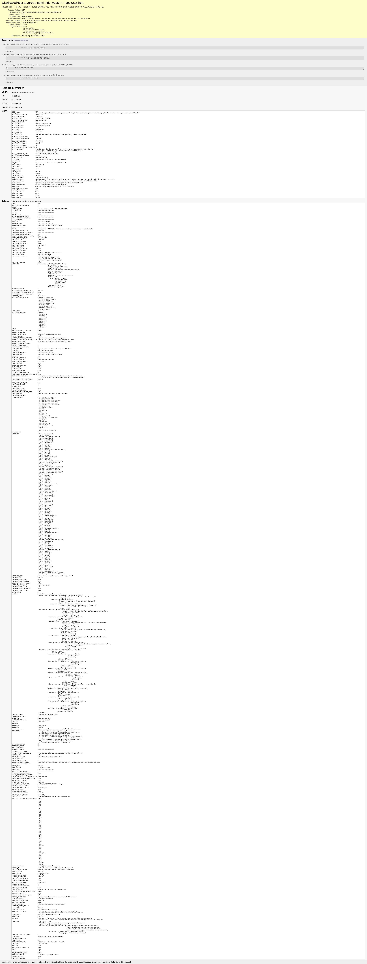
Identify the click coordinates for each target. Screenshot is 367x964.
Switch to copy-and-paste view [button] (21, 40)
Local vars (10, 51)
